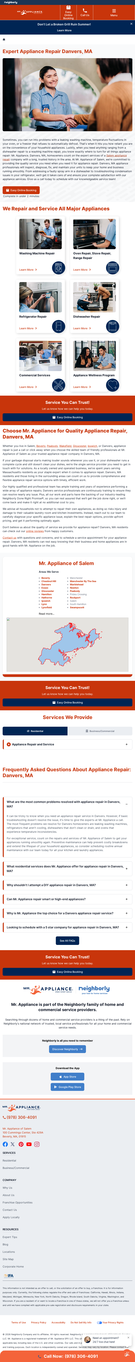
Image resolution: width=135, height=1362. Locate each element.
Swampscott (77, 607)
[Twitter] (13, 1144)
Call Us (85, 15)
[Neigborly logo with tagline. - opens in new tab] (95, 990)
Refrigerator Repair (33, 316)
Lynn (44, 604)
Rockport (75, 597)
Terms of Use (18, 1322)
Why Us (7, 1187)
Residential (37, 731)
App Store (70, 1076)
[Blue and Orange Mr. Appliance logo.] (48, 990)
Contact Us (10, 1209)
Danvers (46, 584)
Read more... (46, 613)
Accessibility (58, 1322)
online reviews (35, 531)
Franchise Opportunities (17, 1202)
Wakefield (65, 446)
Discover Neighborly (65, 1049)
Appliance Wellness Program (94, 375)
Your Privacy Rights (113, 1322)
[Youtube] (29, 1144)
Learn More (26, 269)
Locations (9, 1251)
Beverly (40, 446)
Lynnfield (46, 607)
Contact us (9, 537)
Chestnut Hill (48, 581)
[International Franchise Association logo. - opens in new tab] (9, 1276)
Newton (74, 587)
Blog (5, 1244)
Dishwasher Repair (86, 316)
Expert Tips (10, 1237)
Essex (44, 587)
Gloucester (79, 446)
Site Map (8, 1259)
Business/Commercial (102, 731)
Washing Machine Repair (37, 253)
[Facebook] (5, 1144)
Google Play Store (70, 1087)
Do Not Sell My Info (81, 1322)
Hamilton (46, 594)
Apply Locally (11, 1217)
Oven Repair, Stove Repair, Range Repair (92, 256)
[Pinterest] (21, 1144)
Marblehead (76, 584)
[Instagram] (37, 1144)
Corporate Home (13, 1266)
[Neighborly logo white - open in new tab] (11, 2)
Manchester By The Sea (83, 581)
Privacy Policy (38, 1322)
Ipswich (92, 446)
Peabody (52, 446)
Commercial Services (34, 375)
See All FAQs (67, 940)
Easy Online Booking (68, 15)
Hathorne (46, 597)
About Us (8, 1195)
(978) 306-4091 (22, 1117)
